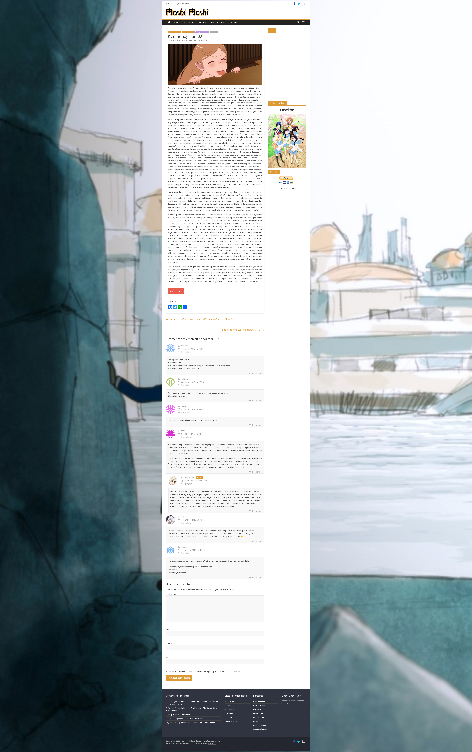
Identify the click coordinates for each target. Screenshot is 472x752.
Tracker (214, 22)
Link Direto (176, 291)
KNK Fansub (258, 709)
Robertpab (170, 714)
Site (167, 657)
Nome (169, 629)
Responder (257, 373)
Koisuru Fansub (259, 713)
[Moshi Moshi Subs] (168, 22)
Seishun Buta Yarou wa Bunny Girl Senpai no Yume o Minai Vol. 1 (201, 318)
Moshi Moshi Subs (196, 718)
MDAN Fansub (259, 721)
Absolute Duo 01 (184, 714)
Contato (233, 22)
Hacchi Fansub (259, 705)
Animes (192, 22)
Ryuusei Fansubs (259, 725)
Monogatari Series (201, 32)
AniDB (227, 705)
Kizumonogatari (174, 32)
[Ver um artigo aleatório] (303, 22)
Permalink (186, 352)
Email (169, 643)
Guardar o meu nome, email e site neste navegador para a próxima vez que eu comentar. (207, 671)
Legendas (202, 22)
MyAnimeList (230, 709)
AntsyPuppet (188, 40)
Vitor (183, 516)
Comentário (171, 594)
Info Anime (229, 701)
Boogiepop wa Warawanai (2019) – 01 (243, 329)
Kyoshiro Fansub (259, 717)
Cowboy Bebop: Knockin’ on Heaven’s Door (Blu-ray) (194, 722)
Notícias (214, 32)
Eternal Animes (259, 701)
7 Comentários (201, 40)
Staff (223, 22)
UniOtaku (228, 717)
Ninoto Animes (231, 721)
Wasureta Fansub (260, 729)
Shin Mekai (229, 713)
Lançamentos (179, 22)
